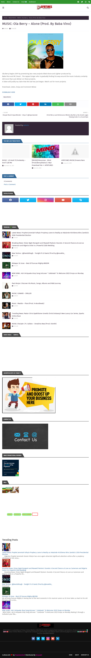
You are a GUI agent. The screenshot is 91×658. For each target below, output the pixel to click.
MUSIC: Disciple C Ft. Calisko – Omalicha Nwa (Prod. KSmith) (34, 324)
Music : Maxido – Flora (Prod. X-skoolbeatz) (28, 303)
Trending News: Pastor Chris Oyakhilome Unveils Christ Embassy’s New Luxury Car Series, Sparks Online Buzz (48, 314)
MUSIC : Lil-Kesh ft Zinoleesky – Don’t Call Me (14, 161)
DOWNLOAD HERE (8, 92)
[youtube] (63, 200)
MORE (35, 514)
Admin (6, 28)
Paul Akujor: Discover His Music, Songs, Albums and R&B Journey (36, 283)
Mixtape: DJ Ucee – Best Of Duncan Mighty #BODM (30, 263)
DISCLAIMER (26, 514)
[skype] (89, 2)
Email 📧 (24, 2)
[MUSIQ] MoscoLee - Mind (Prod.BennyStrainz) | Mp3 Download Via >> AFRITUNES (42, 162)
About (8, 2)
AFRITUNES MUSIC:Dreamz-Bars (73, 160)
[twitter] (82, 2)
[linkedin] (57, 638)
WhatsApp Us (85, 655)
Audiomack (32, 2)
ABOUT (9, 514)
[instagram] (85, 2)
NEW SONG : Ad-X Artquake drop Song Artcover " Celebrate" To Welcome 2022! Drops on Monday (48, 273)
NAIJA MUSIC (12, 18)
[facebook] (78, 2)
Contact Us (16, 2)
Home (3, 2)
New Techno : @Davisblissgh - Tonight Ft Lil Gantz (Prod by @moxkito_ (38, 253)
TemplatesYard (20, 655)
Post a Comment (10, 184)
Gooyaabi (39, 655)
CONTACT (17, 514)
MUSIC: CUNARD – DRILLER (21, 293)
